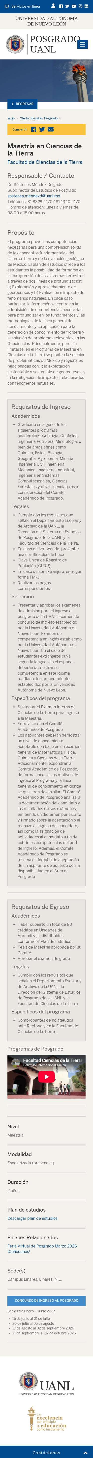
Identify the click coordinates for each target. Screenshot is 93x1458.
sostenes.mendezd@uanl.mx (33, 196)
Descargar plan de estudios (32, 1218)
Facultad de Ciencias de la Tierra (44, 162)
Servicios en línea (25, 6)
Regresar (24, 104)
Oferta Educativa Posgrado (39, 118)
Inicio (11, 118)
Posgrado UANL (55, 44)
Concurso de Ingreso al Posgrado (46, 1300)
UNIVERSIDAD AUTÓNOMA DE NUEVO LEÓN (46, 21)
